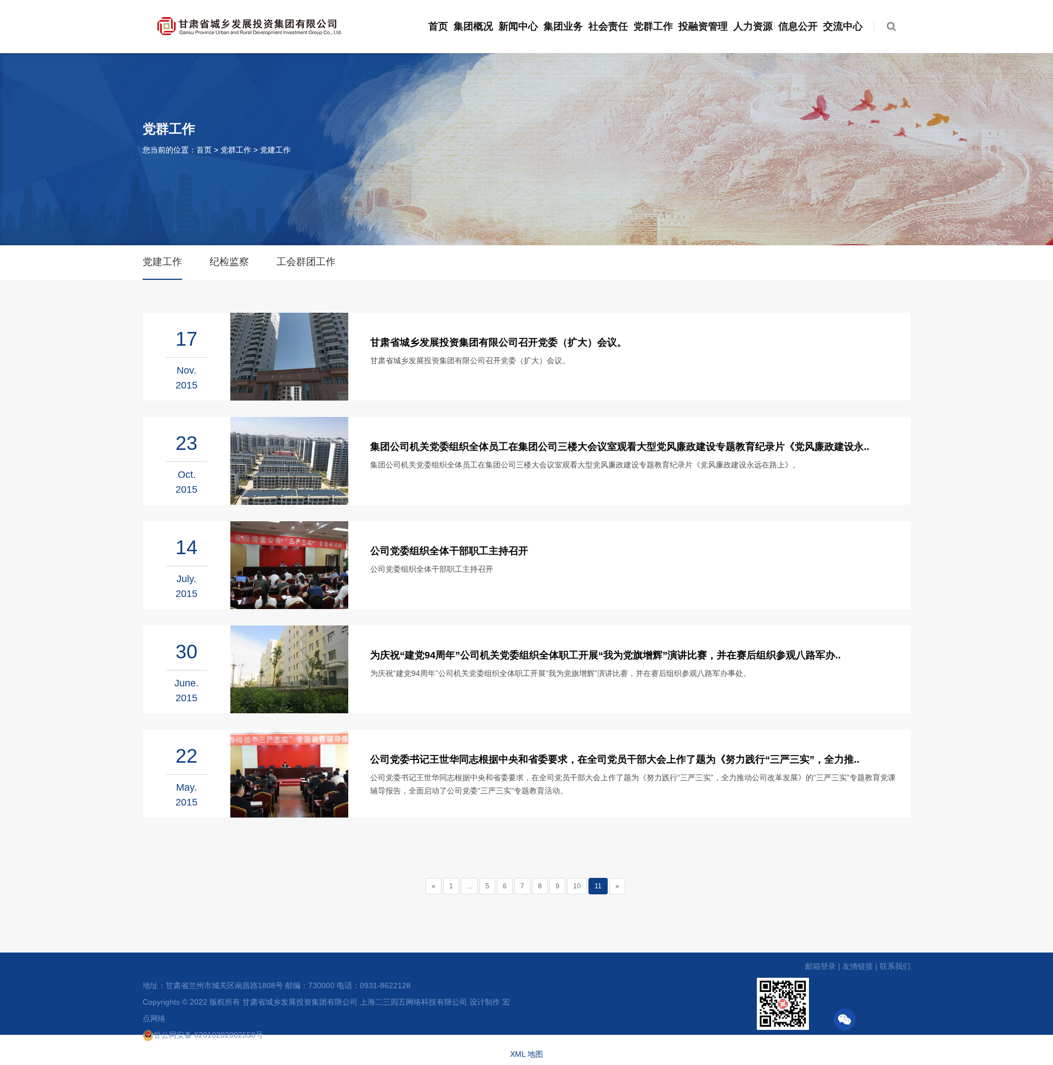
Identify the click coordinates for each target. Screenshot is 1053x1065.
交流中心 (843, 26)
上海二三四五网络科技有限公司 (413, 1002)
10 (577, 886)
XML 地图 (526, 1054)
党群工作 (653, 26)
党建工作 (275, 149)
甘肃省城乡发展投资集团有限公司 (300, 1002)
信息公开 (798, 26)
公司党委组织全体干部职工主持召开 (449, 551)
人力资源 (753, 26)
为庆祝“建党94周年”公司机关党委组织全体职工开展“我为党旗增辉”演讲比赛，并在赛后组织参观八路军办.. (605, 655)
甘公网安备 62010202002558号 (208, 1034)
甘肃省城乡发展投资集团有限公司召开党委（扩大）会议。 (498, 342)
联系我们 (895, 966)
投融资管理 (703, 26)
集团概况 (473, 26)
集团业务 (563, 26)
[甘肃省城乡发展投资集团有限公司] (249, 24)
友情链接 (857, 966)
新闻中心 (518, 26)
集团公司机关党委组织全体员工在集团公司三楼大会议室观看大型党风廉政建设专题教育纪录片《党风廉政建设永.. (619, 447)
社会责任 (608, 26)
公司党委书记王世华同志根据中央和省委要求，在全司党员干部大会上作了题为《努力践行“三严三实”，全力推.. (614, 759)
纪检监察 (229, 261)
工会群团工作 (306, 261)
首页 (438, 26)
